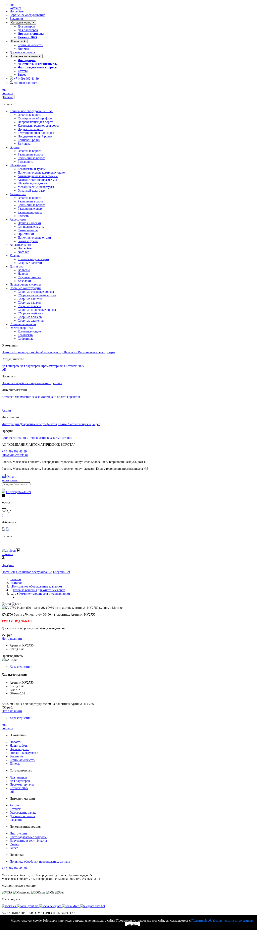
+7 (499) (26, 78)
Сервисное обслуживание (27, 15)
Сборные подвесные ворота (37, 309)
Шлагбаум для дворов (33, 183)
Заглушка (24, 143)
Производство (24, 352)
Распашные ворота (30, 154)
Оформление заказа (27, 396)
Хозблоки (24, 281)
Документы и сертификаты (38, 63)
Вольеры (24, 270)
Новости (8, 352)
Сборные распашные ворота (37, 295)
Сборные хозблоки (30, 313)
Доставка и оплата (22, 52)
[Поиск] (3, 489)
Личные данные (38, 437)
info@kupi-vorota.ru (15, 455)
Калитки (15, 255)
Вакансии (16, 18)
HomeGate (16, 11)
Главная (15, 579)
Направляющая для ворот (35, 122)
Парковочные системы (25, 284)
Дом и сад (16, 266)
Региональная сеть (30, 45)
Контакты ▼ (18, 41)
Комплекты (25, 335)
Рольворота (25, 161)
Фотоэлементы (28, 230)
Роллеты (23, 216)
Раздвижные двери (31, 208)
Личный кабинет (25, 82)
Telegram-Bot (61, 572)
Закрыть (132, 924)
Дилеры (23, 48)
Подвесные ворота (30, 129)
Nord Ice (23, 252)
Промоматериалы (31, 33)
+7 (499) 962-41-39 (14, 868)
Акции (6, 410)
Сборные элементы (31, 320)
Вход (5, 437)
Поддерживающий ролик (35, 136)
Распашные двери (30, 212)
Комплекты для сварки (33, 259)
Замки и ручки (28, 241)
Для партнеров (28, 30)
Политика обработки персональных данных (32, 383)
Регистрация (18, 437)
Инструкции (27, 60)
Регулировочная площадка (36, 132)
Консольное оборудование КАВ (31, 111)
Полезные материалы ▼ (26, 56)
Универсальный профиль (35, 118)
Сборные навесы (29, 306)
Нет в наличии (12, 638)
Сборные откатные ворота (36, 291)
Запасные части (20, 244)
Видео (22, 74)
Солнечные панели (23, 324)
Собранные (25, 338)
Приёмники (26, 234)
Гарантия (73, 396)
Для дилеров (26, 26)
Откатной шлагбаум (31, 190)
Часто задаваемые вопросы (38, 67)
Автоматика (18, 194)
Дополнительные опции (34, 237)
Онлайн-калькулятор (49, 352)
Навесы (23, 273)
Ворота (14, 147)
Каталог (8, 97)
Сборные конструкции (25, 288)
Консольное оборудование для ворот (37, 586)
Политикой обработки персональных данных (222, 920)
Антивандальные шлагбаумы (38, 176)
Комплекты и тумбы (32, 169)
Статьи (23, 71)
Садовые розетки (29, 277)
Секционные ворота (31, 158)
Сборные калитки (30, 299)
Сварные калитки (30, 262)
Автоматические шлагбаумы (37, 179)
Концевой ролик (29, 140)
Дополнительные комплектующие (41, 172)
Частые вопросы (79, 424)
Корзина (7, 554)
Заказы (55, 437)
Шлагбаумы (18, 165)
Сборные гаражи (29, 302)
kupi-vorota (15, 6)
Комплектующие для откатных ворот (44, 593)
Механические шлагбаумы (36, 187)
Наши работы (19, 745)
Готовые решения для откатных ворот (39, 590)
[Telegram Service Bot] (11, 78)
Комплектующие (29, 331)
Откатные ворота (29, 114)
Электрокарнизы (21, 327)
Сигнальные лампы (31, 226)
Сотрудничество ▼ (23, 22)
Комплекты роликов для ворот (38, 125)
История (66, 437)
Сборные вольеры (30, 317)
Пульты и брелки (29, 223)
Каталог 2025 (27, 37)
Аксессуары (18, 219)
